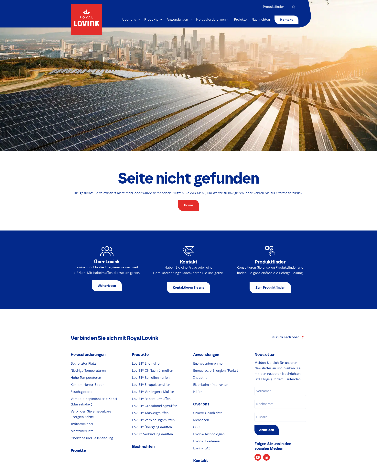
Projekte (78, 450)
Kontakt (200, 460)
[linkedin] (266, 457)
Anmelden (266, 430)
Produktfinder (273, 7)
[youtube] (257, 457)
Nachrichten (143, 446)
